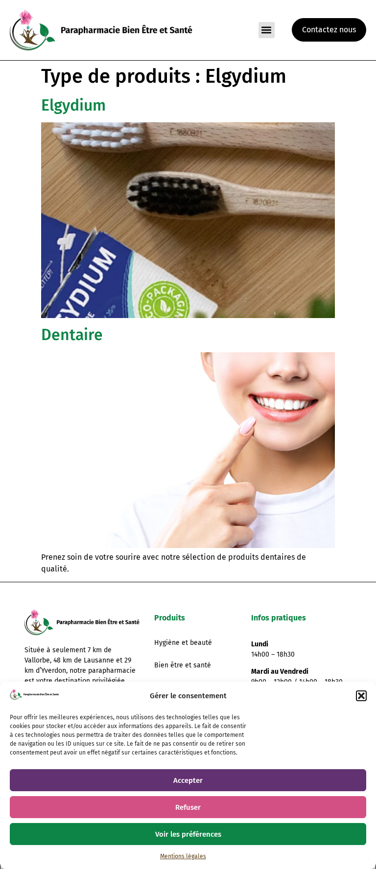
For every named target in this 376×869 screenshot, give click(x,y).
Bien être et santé (182, 665)
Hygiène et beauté (183, 643)
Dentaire (72, 334)
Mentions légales (183, 856)
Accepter (188, 780)
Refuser (188, 807)
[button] (361, 696)
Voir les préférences (188, 834)
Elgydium (73, 105)
